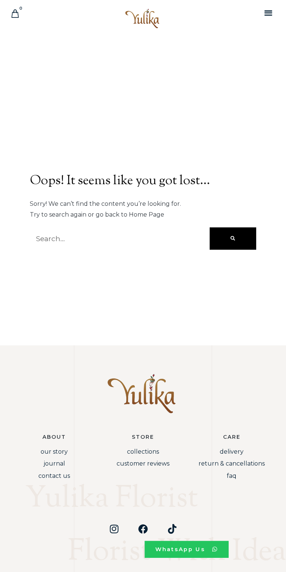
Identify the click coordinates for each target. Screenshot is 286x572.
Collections (143, 451)
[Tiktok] (172, 528)
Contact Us (54, 475)
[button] (268, 12)
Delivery (232, 451)
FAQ (231, 475)
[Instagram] (113, 528)
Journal (54, 463)
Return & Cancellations (231, 463)
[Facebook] (143, 528)
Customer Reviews (143, 463)
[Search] (233, 238)
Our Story (54, 451)
